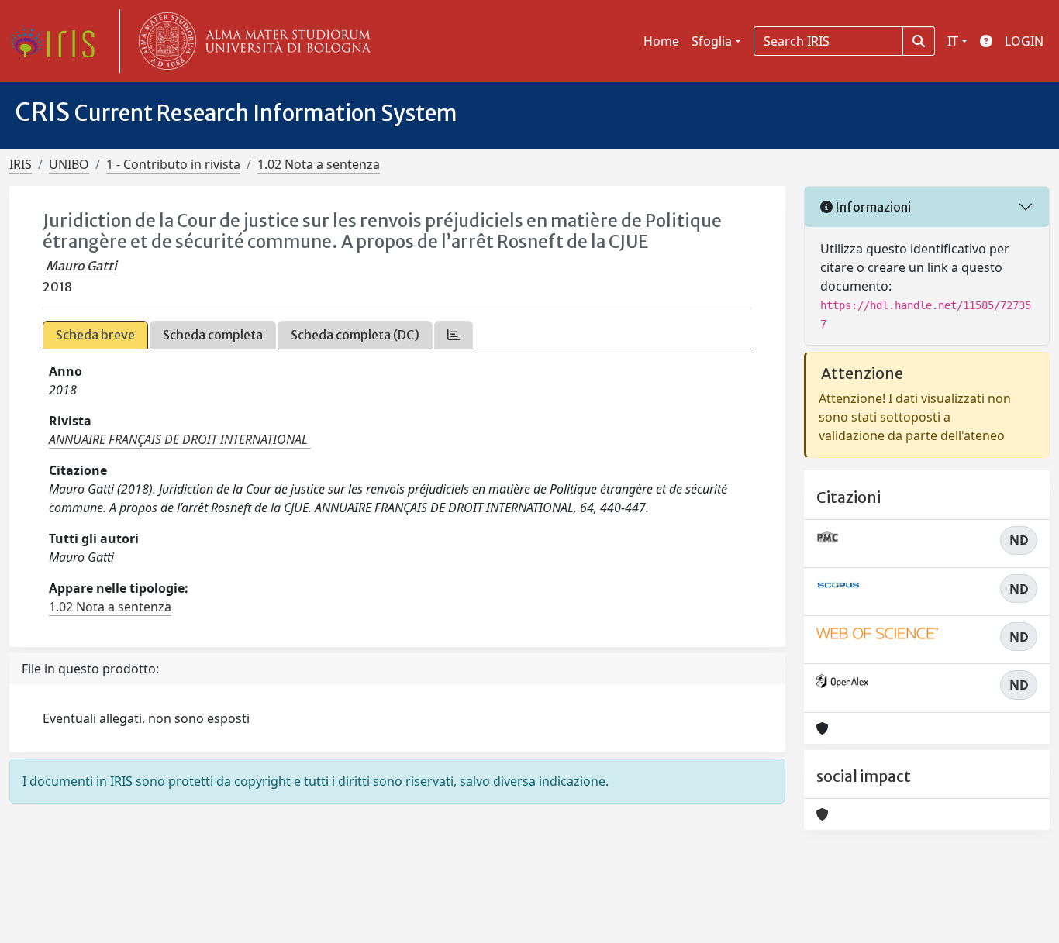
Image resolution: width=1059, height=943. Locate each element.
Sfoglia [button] (712, 41)
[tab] (453, 335)
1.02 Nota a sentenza (318, 164)
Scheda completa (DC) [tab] (355, 334)
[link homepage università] (251, 41)
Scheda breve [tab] (95, 334)
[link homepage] (58, 41)
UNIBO (69, 164)
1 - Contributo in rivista (173, 164)
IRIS (20, 164)
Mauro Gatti (81, 266)
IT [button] (952, 41)
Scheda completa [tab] (213, 334)
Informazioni (872, 207)
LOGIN (1024, 41)
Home (661, 41)
